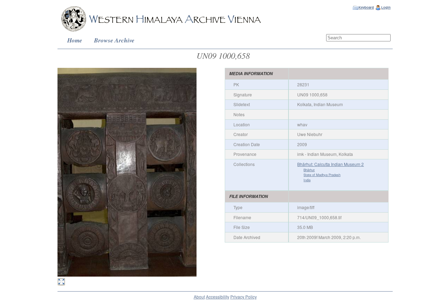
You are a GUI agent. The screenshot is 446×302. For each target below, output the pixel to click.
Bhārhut (309, 169)
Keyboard (366, 7)
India (306, 179)
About (199, 297)
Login (386, 7)
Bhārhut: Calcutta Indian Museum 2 (330, 164)
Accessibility (217, 297)
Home (74, 40)
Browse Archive (114, 40)
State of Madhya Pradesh (321, 174)
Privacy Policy (243, 297)
